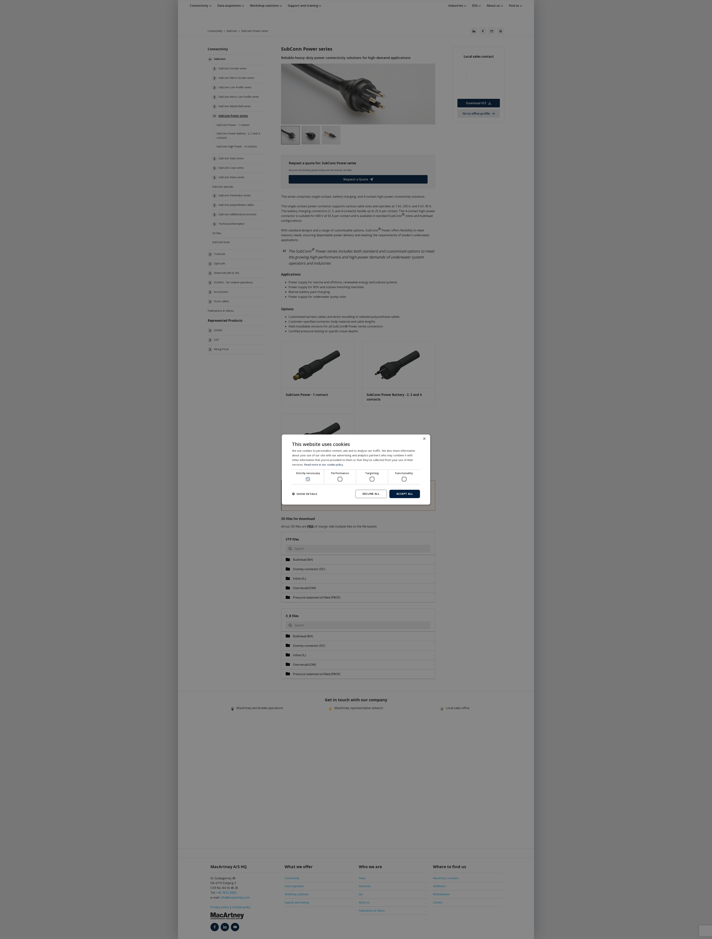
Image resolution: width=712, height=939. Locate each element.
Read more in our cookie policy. (324, 464)
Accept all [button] (404, 493)
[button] (304, 494)
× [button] (424, 438)
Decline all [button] (371, 493)
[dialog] (356, 469)
